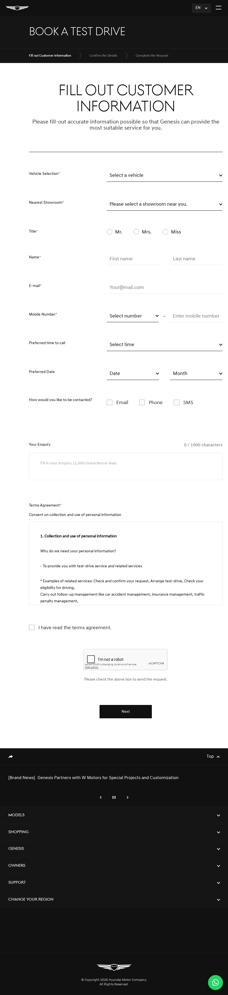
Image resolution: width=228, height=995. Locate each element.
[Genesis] (17, 8)
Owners (16, 866)
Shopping (18, 832)
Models (16, 815)
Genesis (16, 849)
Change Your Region (30, 900)
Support (17, 883)
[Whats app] (215, 982)
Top (210, 756)
